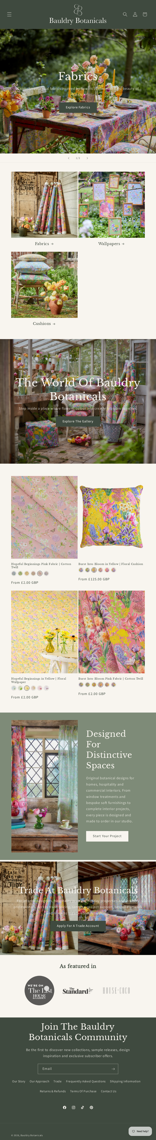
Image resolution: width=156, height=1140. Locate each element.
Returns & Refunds (53, 1091)
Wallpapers (109, 244)
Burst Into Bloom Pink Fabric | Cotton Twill (110, 678)
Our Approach (39, 1081)
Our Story (18, 1081)
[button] (9, 14)
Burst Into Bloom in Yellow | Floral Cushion (110, 564)
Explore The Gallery (78, 421)
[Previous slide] (68, 158)
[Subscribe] (113, 1069)
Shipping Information (125, 1081)
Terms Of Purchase (83, 1091)
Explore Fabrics (78, 107)
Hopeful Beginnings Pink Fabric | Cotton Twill (41, 566)
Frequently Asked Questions (86, 1081)
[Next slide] (87, 158)
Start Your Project (107, 836)
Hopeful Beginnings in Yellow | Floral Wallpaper (38, 680)
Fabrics (42, 244)
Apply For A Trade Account (78, 925)
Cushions (42, 323)
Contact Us (108, 1091)
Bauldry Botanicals (32, 1135)
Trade (57, 1081)
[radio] (13, 573)
